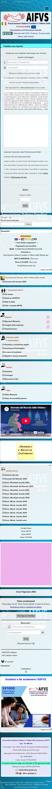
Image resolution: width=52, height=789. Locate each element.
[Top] (47, 317)
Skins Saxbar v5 (10, 784)
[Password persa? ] (26, 643)
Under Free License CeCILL (34, 782)
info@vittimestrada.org (26, 266)
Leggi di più (45, 270)
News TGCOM (26, 537)
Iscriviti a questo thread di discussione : (26, 82)
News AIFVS (26, 531)
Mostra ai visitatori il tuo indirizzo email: (26, 73)
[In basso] (47, 326)
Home (10, 2)
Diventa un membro (26, 616)
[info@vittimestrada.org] (16, 770)
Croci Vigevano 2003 (26, 592)
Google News (26, 528)
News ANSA (26, 534)
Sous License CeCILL (24, 784)
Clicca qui (34, 259)
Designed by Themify (41, 784)
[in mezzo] (47, 322)
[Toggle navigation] (46, 8)
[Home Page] (26, 17)
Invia (26, 639)
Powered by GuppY (7, 782)
